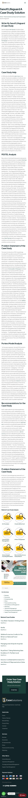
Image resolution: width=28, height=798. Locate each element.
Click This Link (7, 238)
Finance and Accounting (10, 603)
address (24, 300)
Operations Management (10, 608)
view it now (17, 76)
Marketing (6, 606)
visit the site (12, 29)
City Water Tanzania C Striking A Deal (12, 621)
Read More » (3, 622)
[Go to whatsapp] (3, 793)
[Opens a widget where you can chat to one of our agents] (22, 795)
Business (6, 595)
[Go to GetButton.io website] (3, 796)
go (25, 137)
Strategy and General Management (13, 610)
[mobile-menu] (25, 3)
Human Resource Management (11, 604)
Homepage (4, 40)
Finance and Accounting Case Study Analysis (14, 16)
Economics (7, 597)
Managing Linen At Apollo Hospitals (12, 643)
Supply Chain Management (11, 612)
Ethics (5, 601)
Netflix (3, 627)
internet (18, 380)
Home (1, 16)
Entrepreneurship (8, 599)
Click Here (24, 160)
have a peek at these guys (15, 269)
